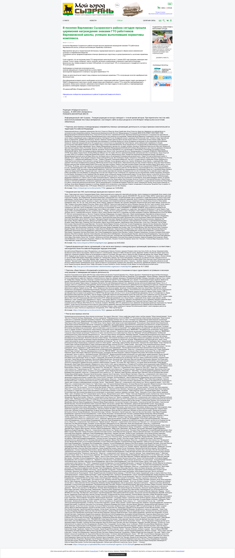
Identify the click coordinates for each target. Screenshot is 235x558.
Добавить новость (162, 57)
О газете (66, 20)
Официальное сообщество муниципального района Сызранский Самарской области (92, 94)
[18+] (88, 10)
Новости (93, 20)
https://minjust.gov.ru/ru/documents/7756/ (89, 188)
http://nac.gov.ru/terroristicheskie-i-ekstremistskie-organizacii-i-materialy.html (102, 267)
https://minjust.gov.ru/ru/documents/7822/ (89, 310)
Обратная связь (149, 20)
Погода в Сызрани (160, 12)
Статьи (119, 20)
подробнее (94, 551)
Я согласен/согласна (117, 554)
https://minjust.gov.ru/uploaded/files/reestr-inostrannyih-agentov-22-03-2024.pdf (103, 544)
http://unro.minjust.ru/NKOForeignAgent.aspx (90, 243)
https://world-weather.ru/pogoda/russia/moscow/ (160, 13)
